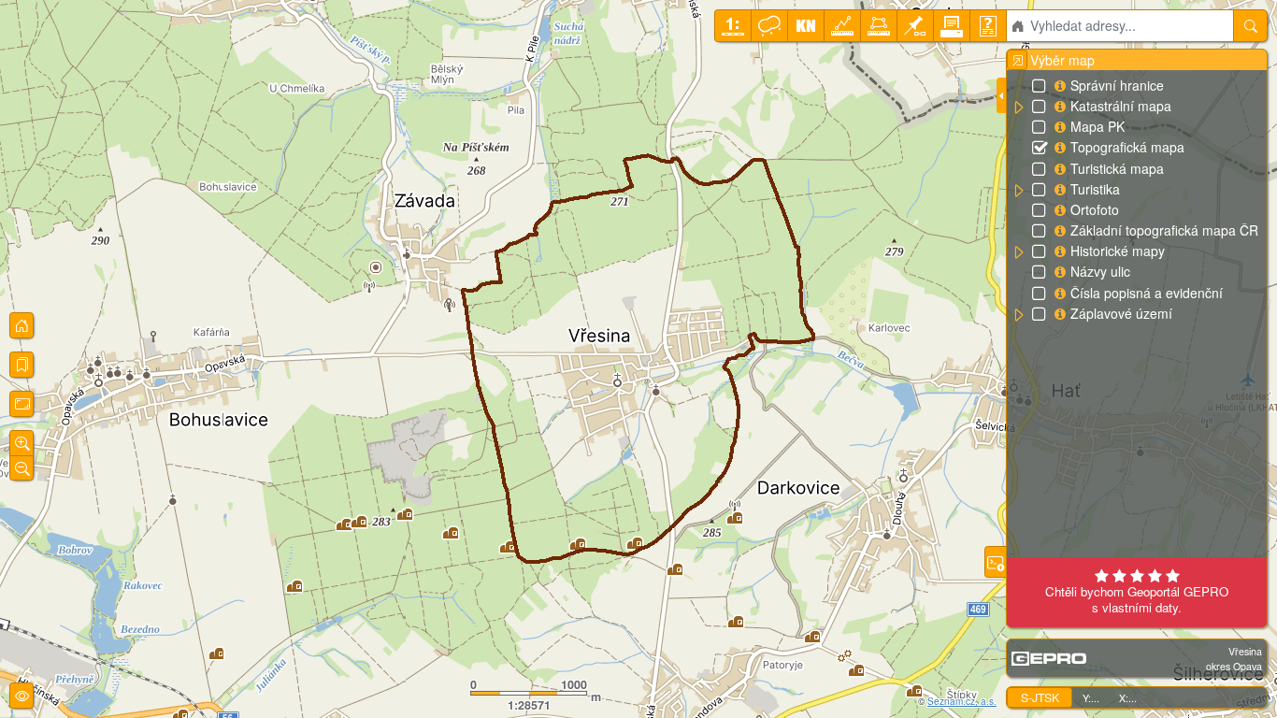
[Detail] (21, 404)
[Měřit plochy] (878, 25)
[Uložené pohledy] (21, 365)
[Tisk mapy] (951, 25)
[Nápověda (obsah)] (988, 25)
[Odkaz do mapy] (915, 25)
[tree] (1136, 200)
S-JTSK (1040, 697)
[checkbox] (1040, 87)
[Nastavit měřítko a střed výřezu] (733, 25)
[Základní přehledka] (21, 325)
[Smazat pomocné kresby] (769, 25)
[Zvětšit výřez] (21, 443)
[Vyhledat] (1250, 25)
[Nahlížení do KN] (806, 25)
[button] (1018, 107)
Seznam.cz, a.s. (962, 701)
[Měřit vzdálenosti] (842, 25)
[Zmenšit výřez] (21, 468)
